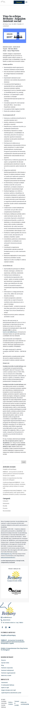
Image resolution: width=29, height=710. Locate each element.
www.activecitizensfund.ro (8, 557)
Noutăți (19, 24)
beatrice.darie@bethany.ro (10, 332)
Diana (6, 24)
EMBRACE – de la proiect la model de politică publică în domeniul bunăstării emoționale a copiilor (13, 473)
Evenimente (6, 503)
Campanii (5, 501)
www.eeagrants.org (6, 553)
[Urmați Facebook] (2, 627)
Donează (19, 2)
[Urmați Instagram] (5, 627)
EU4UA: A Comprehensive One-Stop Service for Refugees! (14, 649)
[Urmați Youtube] (9, 627)
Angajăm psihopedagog (9, 469)
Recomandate (7, 511)
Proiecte (5, 508)
